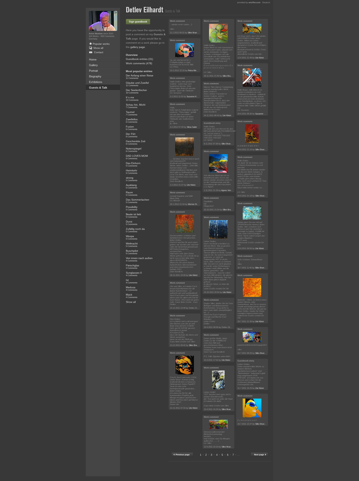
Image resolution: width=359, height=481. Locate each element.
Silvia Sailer (192, 127)
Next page (259, 454)
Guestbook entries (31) (139, 59)
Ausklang (131, 186)
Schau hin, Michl (135, 105)
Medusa (131, 288)
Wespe (131, 237)
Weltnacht (132, 244)
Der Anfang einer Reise (139, 76)
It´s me (132, 98)
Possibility (131, 208)
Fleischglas (132, 266)
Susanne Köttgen (194, 96)
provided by (248, 2)
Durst (131, 222)
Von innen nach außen (139, 259)
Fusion (131, 127)
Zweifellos (132, 120)
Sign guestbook (138, 21)
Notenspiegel (133, 149)
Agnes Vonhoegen (229, 190)
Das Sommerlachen (137, 200)
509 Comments (107, 36)
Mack (131, 295)
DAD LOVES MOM (137, 157)
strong (131, 178)
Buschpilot (132, 252)
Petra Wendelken (195, 70)
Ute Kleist (191, 185)
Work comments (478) (139, 63)
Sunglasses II (134, 273)
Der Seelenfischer (136, 91)
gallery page (137, 47)
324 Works (94, 36)
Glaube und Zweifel (137, 84)
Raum (131, 193)
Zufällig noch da (135, 230)
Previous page (182, 454)
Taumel (131, 113)
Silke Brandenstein (196, 32)
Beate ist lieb (133, 215)
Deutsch (266, 2)
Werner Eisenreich (196, 204)
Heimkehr (131, 171)
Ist (131, 281)
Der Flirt (131, 135)
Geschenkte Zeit (135, 142)
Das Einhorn (133, 164)
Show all (131, 301)
